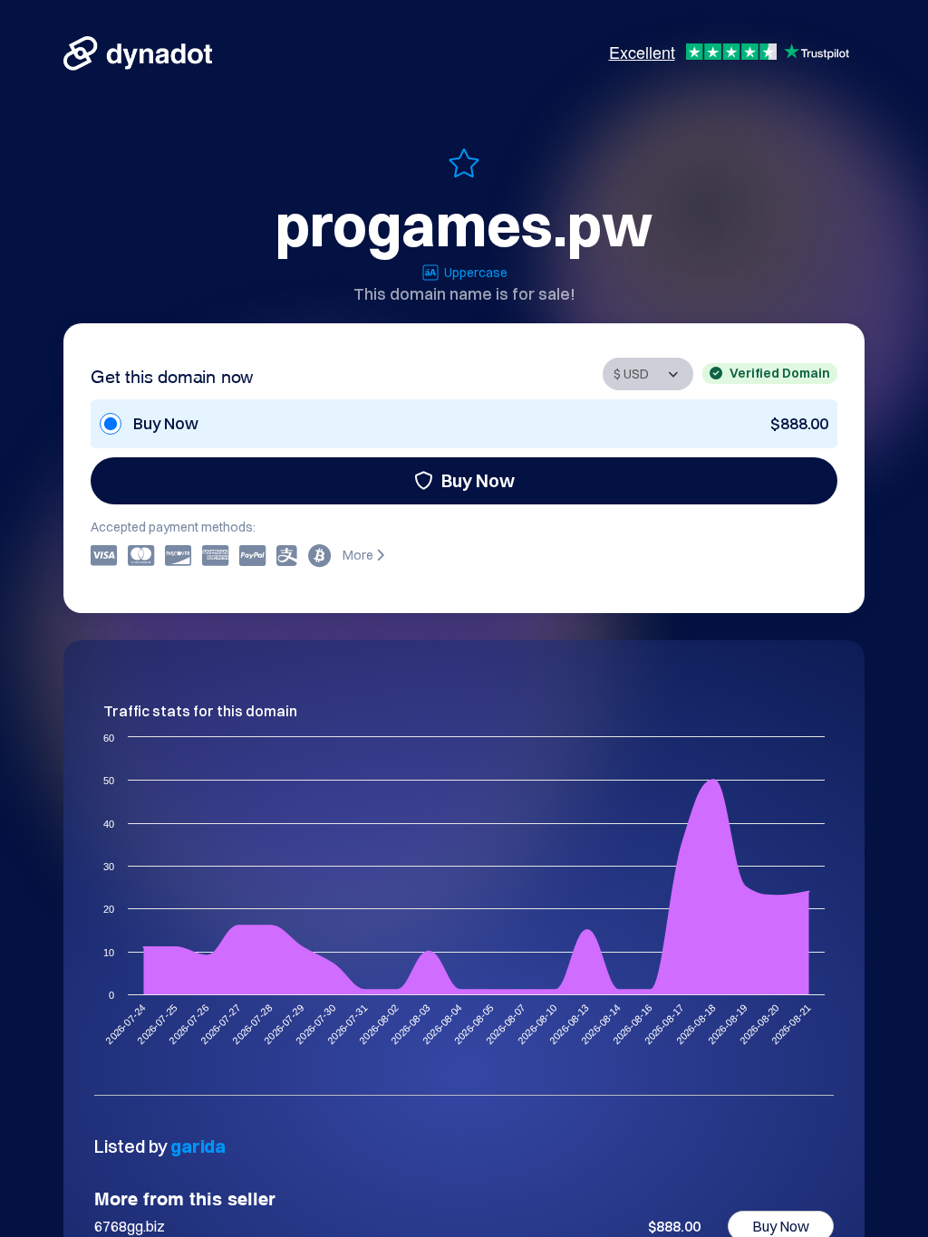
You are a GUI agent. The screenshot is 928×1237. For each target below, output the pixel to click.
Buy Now (478, 480)
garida (198, 1146)
